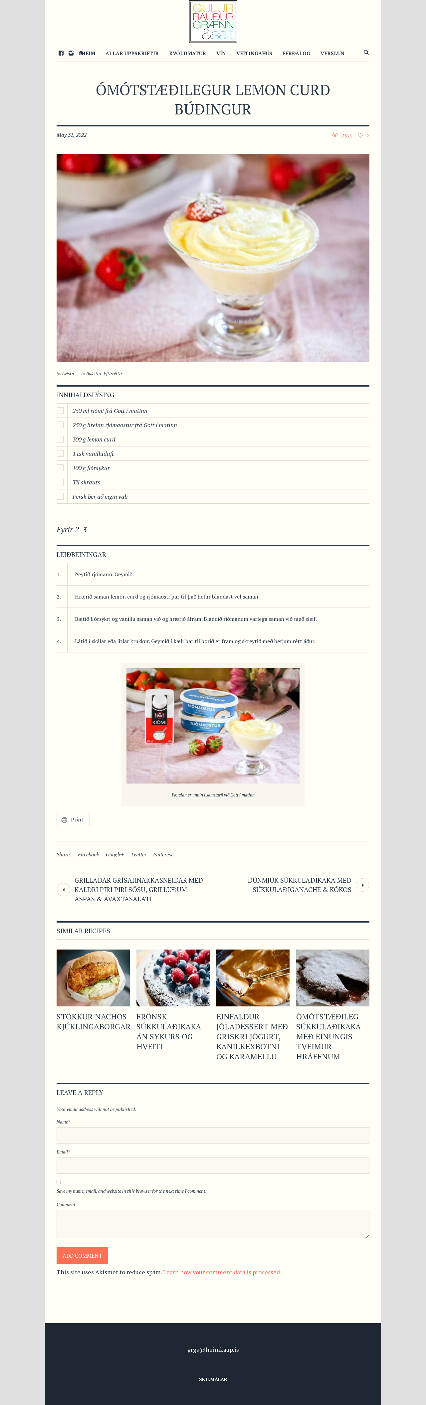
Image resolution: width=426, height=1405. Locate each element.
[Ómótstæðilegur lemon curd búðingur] (213, 258)
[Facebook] (61, 53)
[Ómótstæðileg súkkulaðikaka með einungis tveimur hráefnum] (332, 978)
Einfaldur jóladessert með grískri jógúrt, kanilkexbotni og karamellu (252, 1036)
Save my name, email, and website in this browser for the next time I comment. (132, 1191)
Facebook (88, 854)
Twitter (138, 854)
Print (77, 819)
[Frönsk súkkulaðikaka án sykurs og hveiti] (173, 978)
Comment (66, 1204)
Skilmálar (213, 1379)
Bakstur (94, 373)
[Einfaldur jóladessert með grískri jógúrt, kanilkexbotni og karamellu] (253, 978)
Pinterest (163, 854)
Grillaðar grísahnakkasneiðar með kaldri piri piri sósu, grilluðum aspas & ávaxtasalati (139, 889)
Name (63, 1122)
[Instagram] (71, 53)
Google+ (115, 854)
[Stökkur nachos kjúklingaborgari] (93, 978)
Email (63, 1151)
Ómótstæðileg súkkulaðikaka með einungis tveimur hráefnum (328, 1036)
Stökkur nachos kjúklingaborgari (95, 1021)
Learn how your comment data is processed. (222, 1272)
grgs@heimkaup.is (213, 1349)
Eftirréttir (113, 373)
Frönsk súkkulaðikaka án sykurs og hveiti (168, 1031)
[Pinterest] (81, 53)
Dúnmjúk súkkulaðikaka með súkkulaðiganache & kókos (299, 885)
